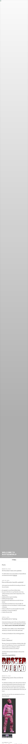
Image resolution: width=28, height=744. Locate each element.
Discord (15, 575)
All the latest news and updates (11, 570)
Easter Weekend (7, 640)
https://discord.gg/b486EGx (8, 655)
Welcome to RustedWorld (9, 553)
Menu (14, 559)
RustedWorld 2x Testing (9, 619)
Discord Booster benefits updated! (12, 582)
